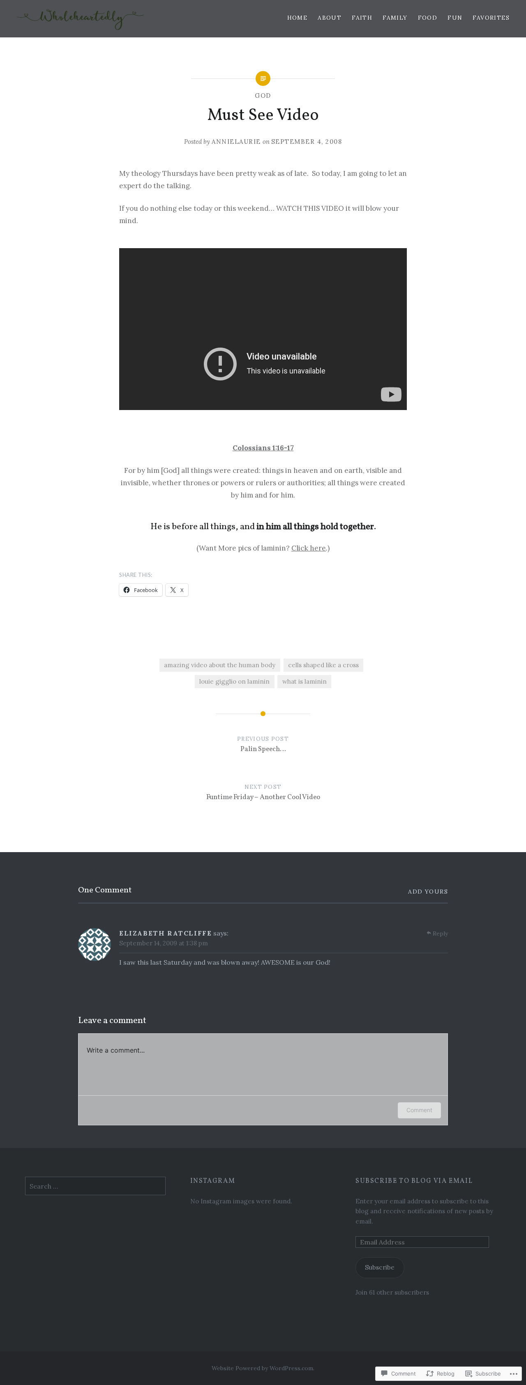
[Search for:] (95, 1186)
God (263, 95)
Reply (440, 933)
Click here (308, 548)
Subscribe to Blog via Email (414, 1181)
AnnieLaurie (236, 141)
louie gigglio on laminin (234, 681)
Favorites (491, 17)
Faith (362, 17)
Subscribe (379, 1267)
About (329, 17)
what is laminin (304, 681)
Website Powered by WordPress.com (262, 1368)
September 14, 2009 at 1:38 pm (163, 943)
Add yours (428, 891)
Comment (419, 1109)
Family (395, 17)
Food (428, 17)
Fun (455, 17)
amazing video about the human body (219, 665)
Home (297, 17)
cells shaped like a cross (323, 665)
